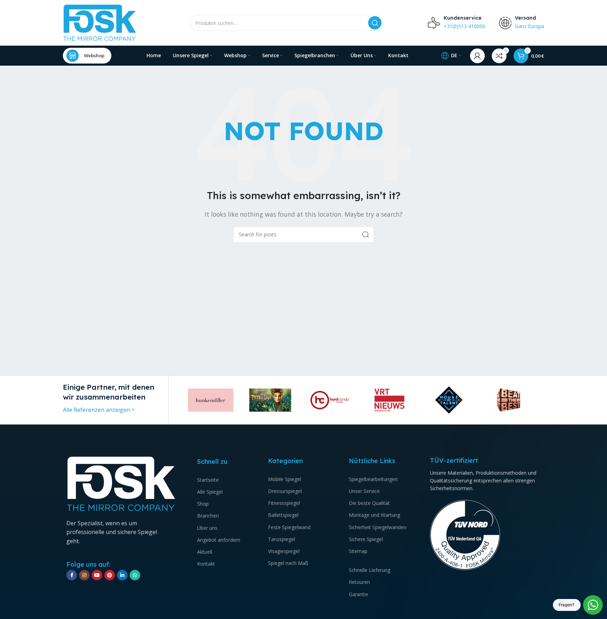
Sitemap (358, 551)
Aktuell (204, 551)
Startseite (208, 479)
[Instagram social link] (84, 575)
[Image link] (121, 483)
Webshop (94, 55)
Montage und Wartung (374, 515)
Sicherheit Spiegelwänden (377, 527)
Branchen (208, 515)
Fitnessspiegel (284, 503)
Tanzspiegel (281, 539)
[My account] (477, 56)
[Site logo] (100, 22)
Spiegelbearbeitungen (373, 479)
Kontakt (206, 563)
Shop (203, 503)
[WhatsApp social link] (135, 575)
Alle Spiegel (210, 491)
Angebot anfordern (218, 539)
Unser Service (364, 491)
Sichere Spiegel (366, 539)
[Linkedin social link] (122, 575)
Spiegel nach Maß (288, 563)
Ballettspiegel (283, 515)
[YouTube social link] (97, 575)
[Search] (374, 22)
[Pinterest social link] (109, 575)
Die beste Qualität (369, 503)
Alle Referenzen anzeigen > (99, 410)
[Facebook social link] (71, 575)
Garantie (358, 594)
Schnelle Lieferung (369, 570)
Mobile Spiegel (284, 479)
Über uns (207, 528)
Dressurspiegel (285, 491)
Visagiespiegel (284, 551)
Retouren (359, 582)
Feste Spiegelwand (289, 527)
